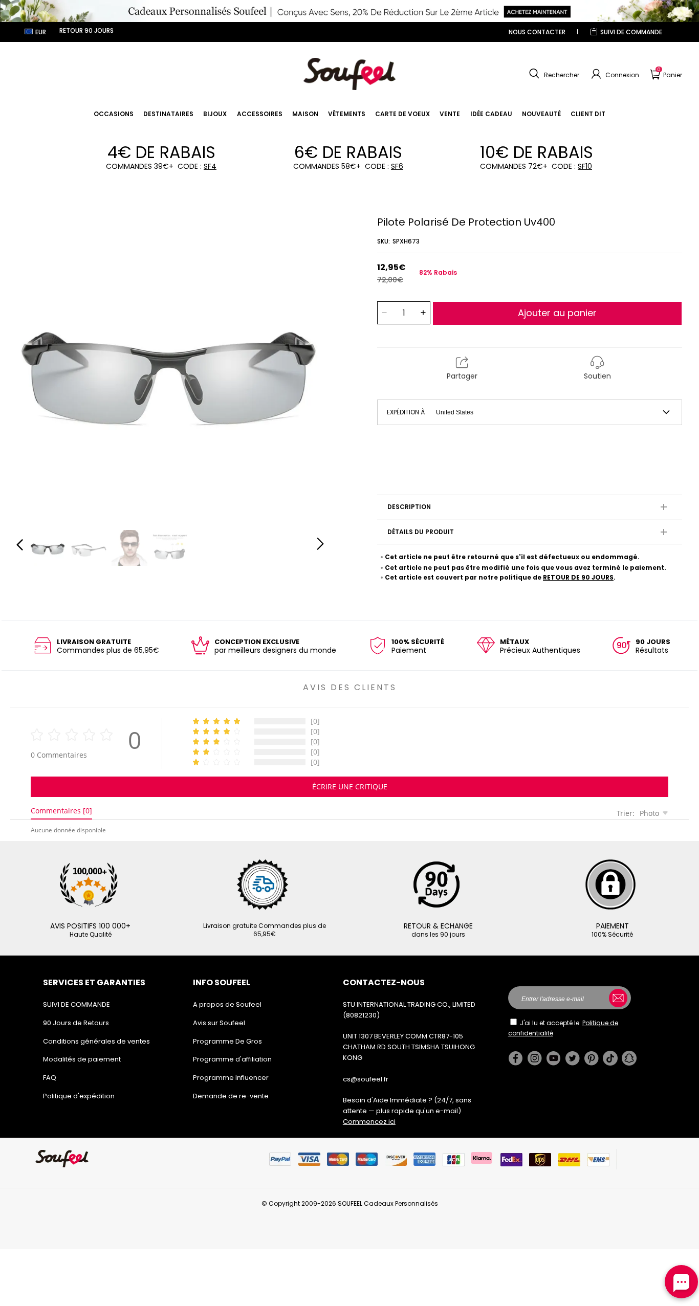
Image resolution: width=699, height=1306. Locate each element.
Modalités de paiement (82, 1059)
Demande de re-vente (231, 1096)
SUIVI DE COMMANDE (631, 32)
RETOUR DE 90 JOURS (578, 577)
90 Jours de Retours (76, 1023)
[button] (553, 74)
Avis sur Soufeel (219, 1023)
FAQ (49, 1077)
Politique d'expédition (79, 1096)
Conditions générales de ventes (96, 1041)
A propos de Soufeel (227, 1004)
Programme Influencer (231, 1077)
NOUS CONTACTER (537, 32)
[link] (114, 114)
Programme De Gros (227, 1041)
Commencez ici (369, 1121)
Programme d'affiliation (232, 1059)
